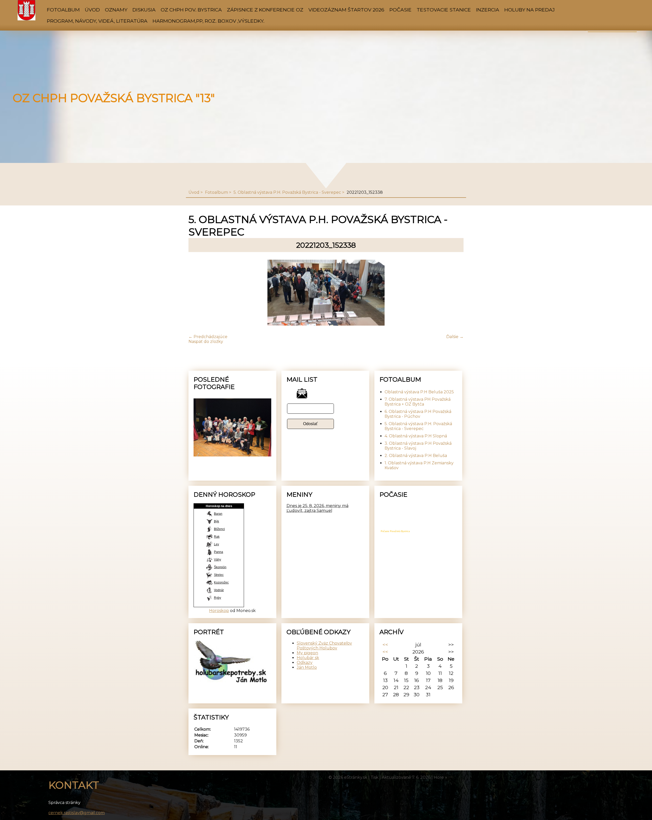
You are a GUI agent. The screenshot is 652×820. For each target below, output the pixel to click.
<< (385, 645)
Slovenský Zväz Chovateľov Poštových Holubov (324, 645)
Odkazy (305, 662)
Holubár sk (308, 657)
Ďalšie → (455, 336)
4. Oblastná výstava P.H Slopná (416, 436)
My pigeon (307, 652)
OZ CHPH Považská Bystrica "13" (114, 98)
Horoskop (219, 610)
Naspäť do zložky (205, 341)
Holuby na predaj (529, 10)
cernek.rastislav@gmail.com (76, 812)
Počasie (400, 10)
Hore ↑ (440, 777)
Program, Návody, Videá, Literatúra (97, 21)
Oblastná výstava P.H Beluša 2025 (419, 392)
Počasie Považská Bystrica (395, 531)
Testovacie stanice (444, 10)
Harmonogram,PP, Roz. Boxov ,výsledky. (208, 21)
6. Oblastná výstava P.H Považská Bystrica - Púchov (418, 414)
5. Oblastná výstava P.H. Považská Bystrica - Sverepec (287, 192)
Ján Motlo (307, 667)
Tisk (374, 777)
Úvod (92, 10)
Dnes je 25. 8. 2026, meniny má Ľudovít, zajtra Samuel (317, 508)
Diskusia (144, 10)
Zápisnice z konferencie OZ (265, 10)
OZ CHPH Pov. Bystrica (191, 10)
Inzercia (487, 10)
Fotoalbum (63, 10)
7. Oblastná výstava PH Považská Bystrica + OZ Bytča (418, 402)
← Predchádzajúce (207, 336)
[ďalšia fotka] (455, 293)
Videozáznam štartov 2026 (346, 10)
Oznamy (116, 10)
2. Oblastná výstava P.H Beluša (416, 455)
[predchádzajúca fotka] (196, 293)
